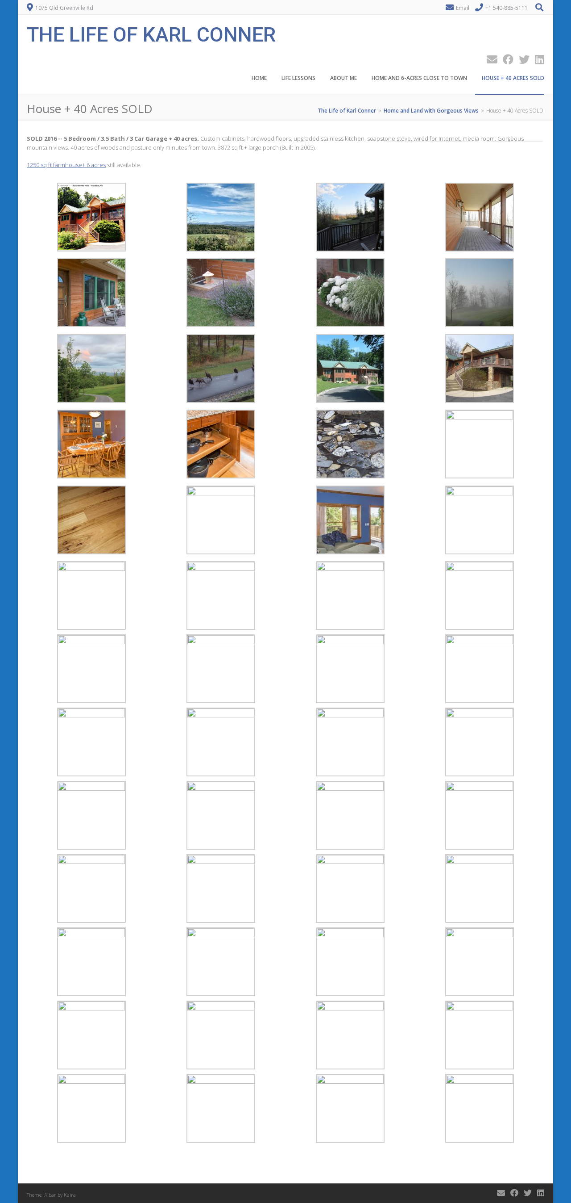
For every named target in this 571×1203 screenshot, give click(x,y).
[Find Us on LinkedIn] (537, 59)
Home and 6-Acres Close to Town (419, 78)
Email (462, 8)
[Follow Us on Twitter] (521, 59)
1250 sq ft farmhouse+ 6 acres (66, 165)
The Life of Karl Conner (151, 34)
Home (259, 78)
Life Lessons (298, 78)
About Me (343, 78)
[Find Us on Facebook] (505, 59)
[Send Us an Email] (489, 59)
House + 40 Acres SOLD (513, 78)
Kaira (70, 1194)
